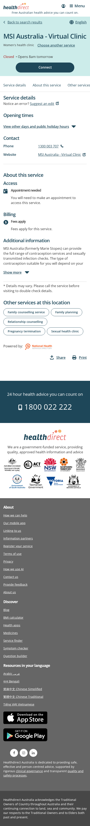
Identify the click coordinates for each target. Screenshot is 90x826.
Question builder (15, 656)
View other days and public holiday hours (36, 126)
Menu (80, 5)
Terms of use (12, 554)
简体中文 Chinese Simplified (22, 689)
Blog (6, 610)
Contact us (10, 577)
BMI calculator (13, 618)
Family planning (66, 312)
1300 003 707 (48, 146)
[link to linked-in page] (33, 753)
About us (9, 592)
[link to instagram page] (24, 753)
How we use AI (13, 569)
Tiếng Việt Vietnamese (18, 704)
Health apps (11, 625)
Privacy (8, 561)
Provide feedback (15, 584)
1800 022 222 (47, 407)
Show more (12, 272)
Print (83, 357)
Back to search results (25, 22)
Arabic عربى (11, 674)
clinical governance (29, 771)
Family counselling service (26, 312)
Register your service (18, 546)
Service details (14, 85)
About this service (47, 85)
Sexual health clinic (65, 331)
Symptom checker (15, 648)
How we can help (15, 515)
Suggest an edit (42, 103)
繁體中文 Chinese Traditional (23, 697)
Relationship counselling (25, 322)
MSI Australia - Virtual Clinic (59, 154)
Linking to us (12, 531)
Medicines (10, 633)
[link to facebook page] (14, 753)
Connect (45, 67)
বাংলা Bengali (11, 681)
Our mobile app (14, 523)
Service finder (13, 641)
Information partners (18, 538)
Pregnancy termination (24, 331)
